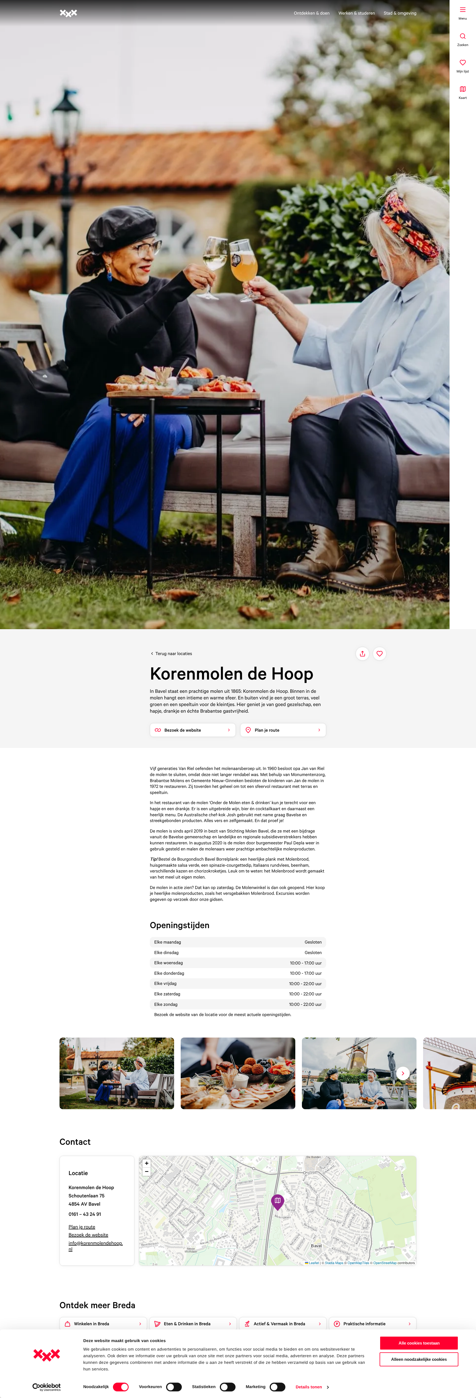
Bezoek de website (88, 1235)
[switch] (174, 1387)
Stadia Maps (334, 1262)
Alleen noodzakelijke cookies (419, 1359)
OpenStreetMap (385, 1262)
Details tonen (309, 1387)
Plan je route (82, 1227)
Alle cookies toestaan (419, 1343)
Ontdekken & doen (312, 13)
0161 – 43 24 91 (85, 1214)
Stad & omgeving (400, 13)
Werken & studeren (357, 13)
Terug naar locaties (173, 653)
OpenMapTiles (358, 1262)
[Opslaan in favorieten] (379, 654)
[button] (277, 1202)
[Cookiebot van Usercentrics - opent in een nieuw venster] (47, 1387)
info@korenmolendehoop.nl (96, 1246)
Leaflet (313, 1262)
